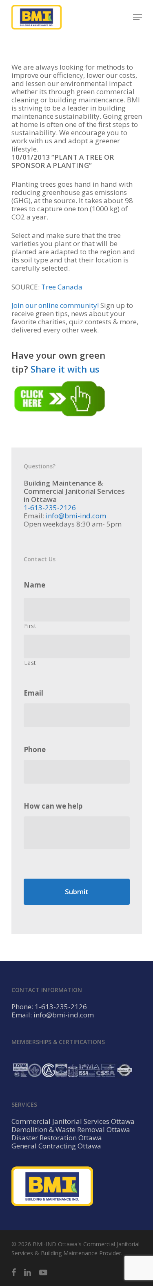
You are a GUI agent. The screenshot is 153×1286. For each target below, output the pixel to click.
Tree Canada (61, 287)
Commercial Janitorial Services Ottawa (73, 1121)
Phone (35, 749)
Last (30, 663)
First (30, 626)
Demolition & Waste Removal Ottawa (70, 1130)
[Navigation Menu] (137, 17)
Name (34, 585)
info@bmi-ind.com (76, 515)
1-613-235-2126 (50, 507)
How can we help (53, 806)
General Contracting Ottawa (56, 1146)
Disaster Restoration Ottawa (56, 1138)
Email (33, 693)
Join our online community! (55, 305)
